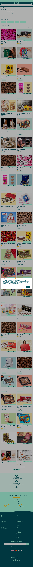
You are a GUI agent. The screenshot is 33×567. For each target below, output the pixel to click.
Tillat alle (27, 287)
